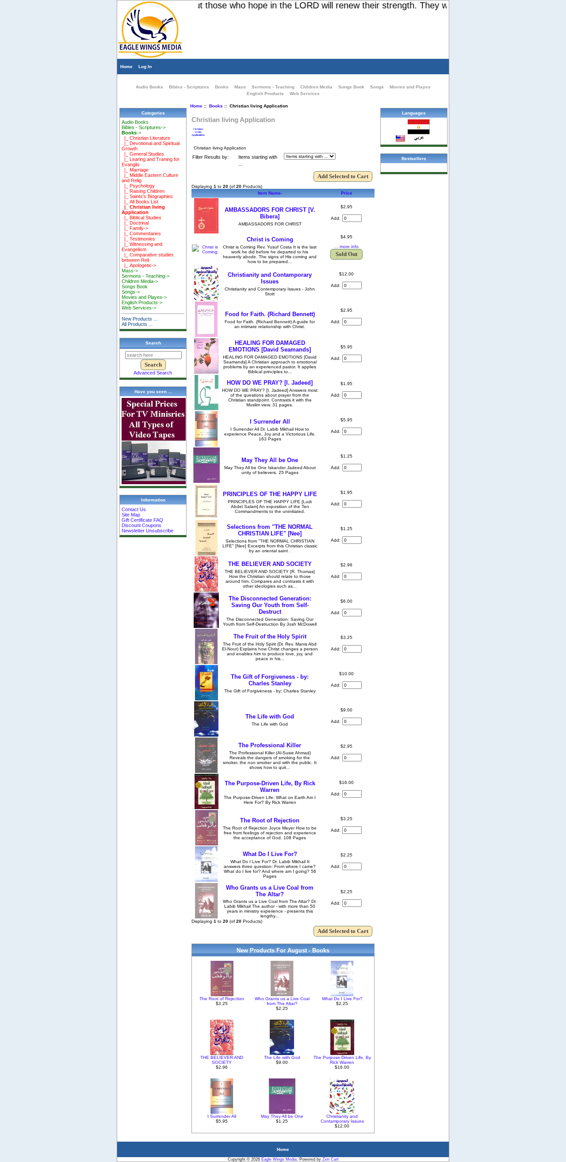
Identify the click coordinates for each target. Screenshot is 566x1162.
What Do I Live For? (270, 854)
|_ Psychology (138, 185)
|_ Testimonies (138, 238)
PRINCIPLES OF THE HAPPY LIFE (270, 494)
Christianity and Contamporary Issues (270, 278)
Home (126, 66)
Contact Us (134, 509)
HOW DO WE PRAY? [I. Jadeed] (270, 382)
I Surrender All (270, 421)
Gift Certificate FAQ (142, 520)
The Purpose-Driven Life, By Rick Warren (270, 786)
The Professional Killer (269, 745)
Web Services (305, 93)
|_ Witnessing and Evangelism (142, 246)
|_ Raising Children (143, 191)
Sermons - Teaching (273, 86)
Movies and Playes (410, 86)
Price (346, 193)
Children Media (316, 86)
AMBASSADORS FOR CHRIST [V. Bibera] (270, 213)
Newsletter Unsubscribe (147, 530)
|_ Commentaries (141, 233)
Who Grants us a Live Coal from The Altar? (270, 891)
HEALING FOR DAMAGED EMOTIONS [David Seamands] (270, 346)
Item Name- (270, 193)
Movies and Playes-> (144, 297)
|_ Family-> (135, 228)
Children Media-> (140, 281)
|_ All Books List (140, 201)
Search (153, 342)
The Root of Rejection (269, 820)
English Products (265, 93)
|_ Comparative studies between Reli (148, 257)
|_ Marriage (135, 169)
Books (216, 105)
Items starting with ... (257, 160)
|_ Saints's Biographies (147, 196)
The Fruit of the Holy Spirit (269, 636)
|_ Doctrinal (135, 223)
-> (131, 132)
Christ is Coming (270, 239)
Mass (240, 86)
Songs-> (131, 291)
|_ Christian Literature (146, 138)
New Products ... (139, 318)
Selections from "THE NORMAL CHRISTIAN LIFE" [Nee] (270, 530)
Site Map (131, 514)
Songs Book (351, 86)
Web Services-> (139, 307)
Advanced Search (153, 372)
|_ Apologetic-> (139, 265)
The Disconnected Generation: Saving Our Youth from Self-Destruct (270, 605)
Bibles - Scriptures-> (143, 127)
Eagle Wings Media (279, 1159)
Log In (145, 66)
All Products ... (137, 324)
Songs (377, 86)
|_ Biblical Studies (141, 217)
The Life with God (269, 716)
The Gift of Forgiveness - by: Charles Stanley (270, 680)
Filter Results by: (210, 157)
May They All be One (269, 460)
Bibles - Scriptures (189, 86)
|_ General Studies (143, 154)
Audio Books (149, 86)
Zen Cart (330, 1159)
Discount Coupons (141, 525)
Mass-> (130, 270)
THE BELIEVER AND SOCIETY (270, 564)
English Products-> (142, 302)
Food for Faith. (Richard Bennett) (270, 314)
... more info (346, 246)
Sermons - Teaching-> (145, 276)
